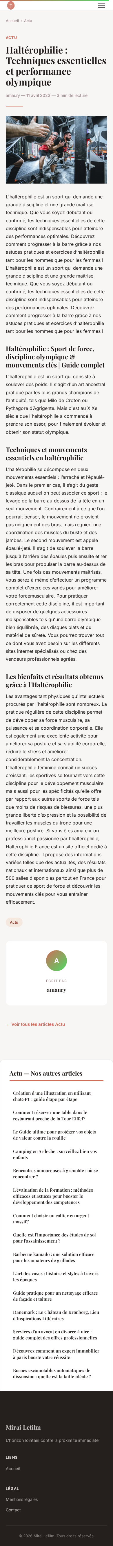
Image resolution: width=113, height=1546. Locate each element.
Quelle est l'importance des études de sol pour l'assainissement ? (54, 1238)
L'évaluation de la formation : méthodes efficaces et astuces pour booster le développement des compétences (53, 1196)
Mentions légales (22, 1499)
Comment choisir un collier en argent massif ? (51, 1219)
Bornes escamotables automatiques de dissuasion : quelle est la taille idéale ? (52, 1373)
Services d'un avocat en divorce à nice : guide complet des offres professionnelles (55, 1335)
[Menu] (101, 5)
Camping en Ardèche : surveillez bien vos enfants (55, 1154)
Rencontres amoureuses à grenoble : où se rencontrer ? (55, 1173)
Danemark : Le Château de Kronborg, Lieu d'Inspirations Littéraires (56, 1315)
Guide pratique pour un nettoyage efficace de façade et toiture (55, 1296)
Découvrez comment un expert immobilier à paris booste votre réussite (56, 1354)
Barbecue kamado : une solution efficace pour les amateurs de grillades (53, 1257)
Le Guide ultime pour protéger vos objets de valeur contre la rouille (54, 1135)
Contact (13, 1509)
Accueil (12, 20)
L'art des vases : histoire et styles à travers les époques (56, 1276)
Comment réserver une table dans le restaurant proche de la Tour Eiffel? (50, 1115)
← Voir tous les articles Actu (35, 1024)
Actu (28, 20)
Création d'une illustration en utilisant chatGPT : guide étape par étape (52, 1096)
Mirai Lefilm (23, 1427)
